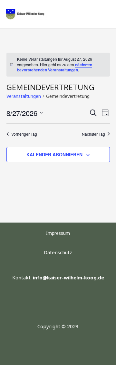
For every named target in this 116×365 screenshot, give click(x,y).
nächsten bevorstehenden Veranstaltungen (54, 67)
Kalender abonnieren (54, 154)
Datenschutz (58, 252)
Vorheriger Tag (24, 134)
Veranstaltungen (23, 96)
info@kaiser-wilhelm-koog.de (68, 277)
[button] (96, 14)
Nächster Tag (93, 134)
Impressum (58, 233)
